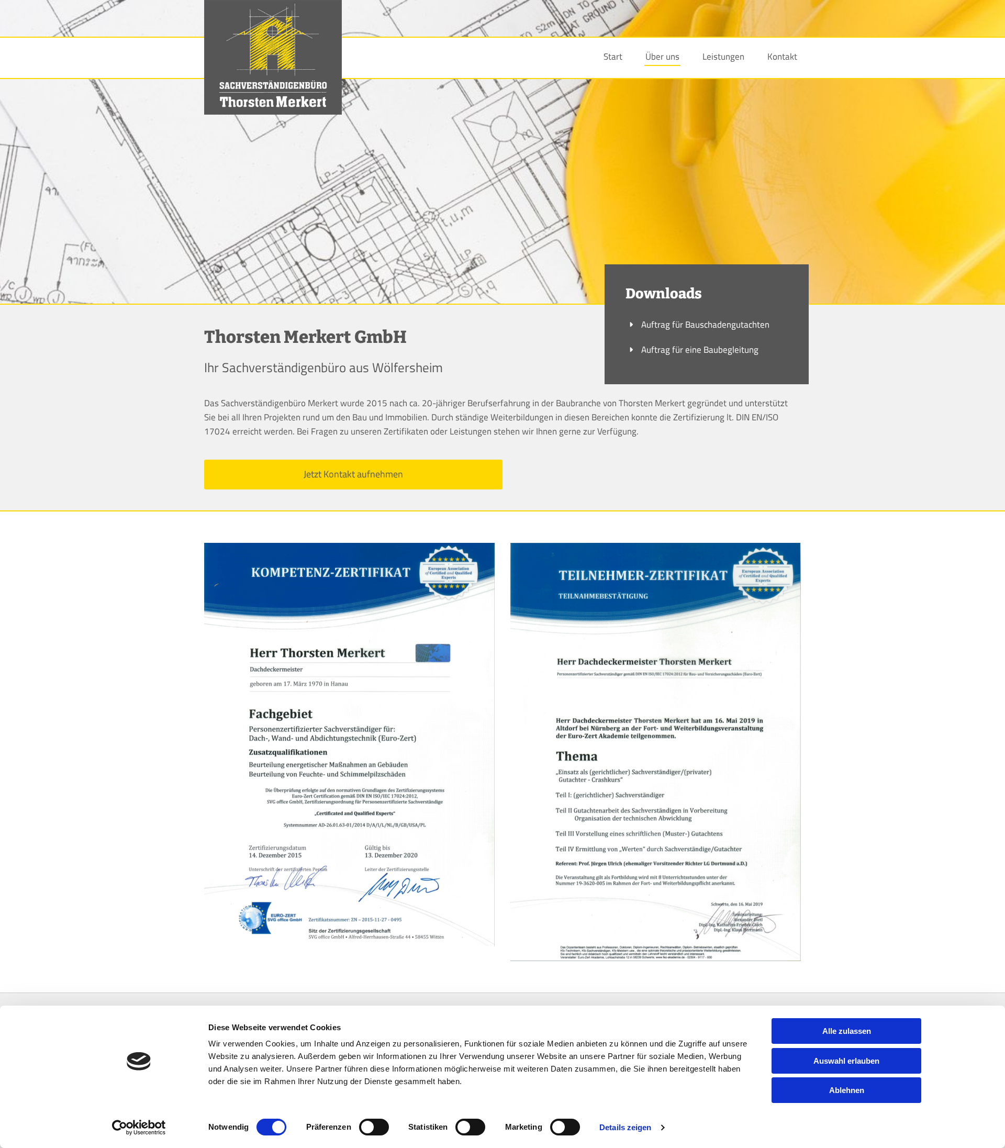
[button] (353, 474)
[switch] (374, 1127)
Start (613, 56)
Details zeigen (625, 1127)
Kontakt (782, 56)
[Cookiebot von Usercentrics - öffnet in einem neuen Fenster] (139, 1127)
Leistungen (723, 56)
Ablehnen (846, 1090)
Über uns (662, 56)
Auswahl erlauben (846, 1060)
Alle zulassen (846, 1031)
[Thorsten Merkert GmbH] (273, 57)
